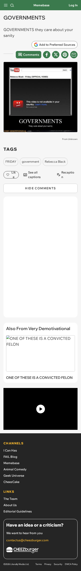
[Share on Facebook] (46, 54)
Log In (73, 5)
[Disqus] (40, 259)
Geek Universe (13, 476)
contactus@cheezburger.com (27, 540)
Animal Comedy (15, 469)
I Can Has (10, 450)
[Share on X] (55, 54)
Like (13, 174)
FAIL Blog (10, 457)
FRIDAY (10, 162)
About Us (10, 505)
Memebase (41, 5)
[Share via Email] (74, 54)
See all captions (34, 174)
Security (58, 564)
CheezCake (11, 482)
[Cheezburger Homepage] (40, 550)
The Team (10, 499)
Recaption (67, 174)
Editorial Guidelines (17, 511)
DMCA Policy (71, 564)
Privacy (47, 564)
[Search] (12, 5)
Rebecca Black (55, 162)
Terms (38, 564)
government (30, 162)
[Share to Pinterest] (64, 54)
